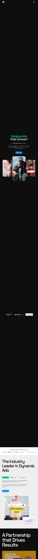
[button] (34, 2)
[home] (17, 2)
